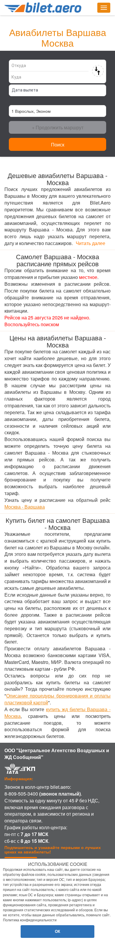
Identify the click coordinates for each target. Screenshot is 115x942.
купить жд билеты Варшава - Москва (57, 712)
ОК (57, 931)
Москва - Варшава (24, 506)
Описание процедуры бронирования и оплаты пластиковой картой (57, 699)
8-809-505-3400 (21, 793)
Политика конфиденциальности (30, 919)
